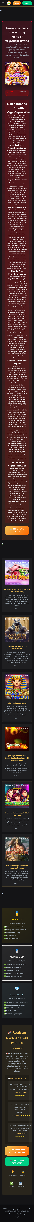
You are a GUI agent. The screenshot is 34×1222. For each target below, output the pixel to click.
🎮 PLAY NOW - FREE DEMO (17, 1161)
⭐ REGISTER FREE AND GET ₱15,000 (17, 1151)
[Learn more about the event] (17, 14)
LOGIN (17, 3)
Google (17, 1217)
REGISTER (27, 3)
